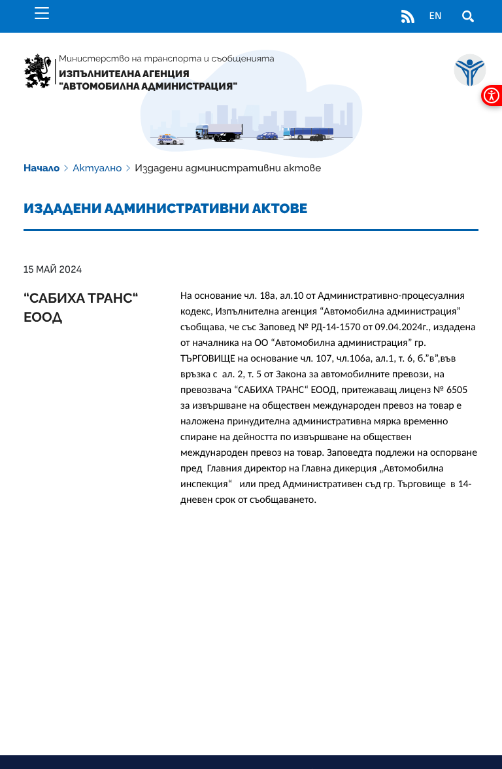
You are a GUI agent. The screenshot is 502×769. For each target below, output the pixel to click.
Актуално (97, 168)
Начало (41, 168)
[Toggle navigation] (42, 13)
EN (435, 16)
